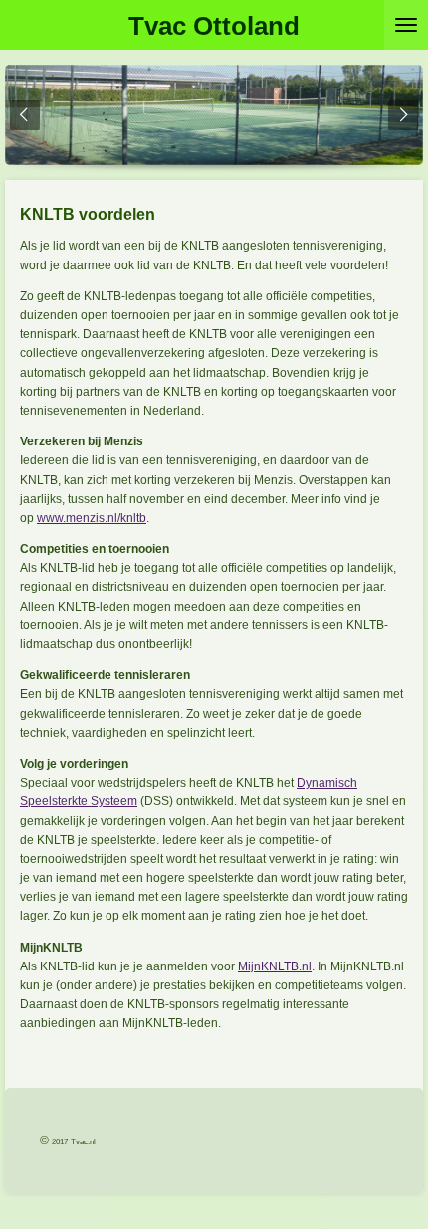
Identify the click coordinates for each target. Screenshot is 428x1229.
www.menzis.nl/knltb (91, 518)
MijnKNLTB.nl (275, 966)
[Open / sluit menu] (406, 25)
